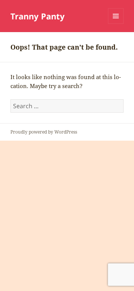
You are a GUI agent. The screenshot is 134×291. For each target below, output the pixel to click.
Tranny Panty (37, 16)
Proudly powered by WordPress (43, 132)
